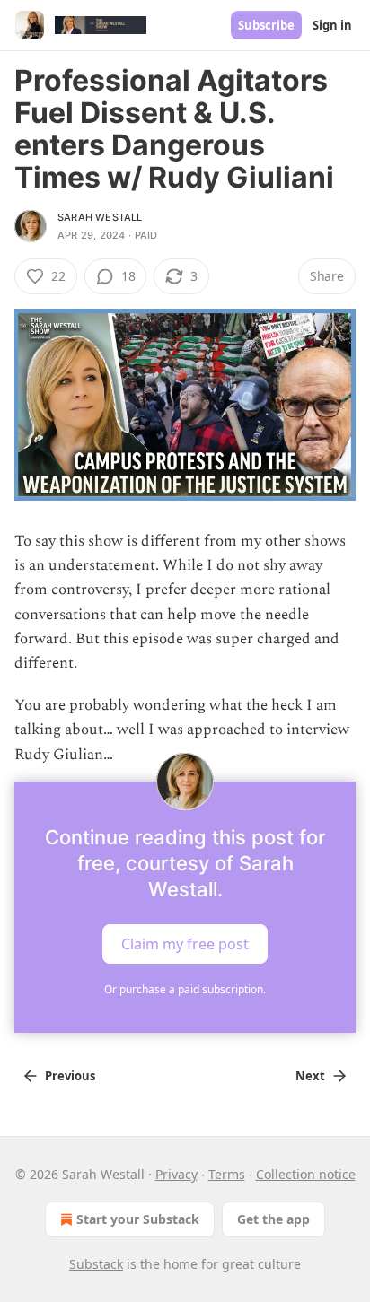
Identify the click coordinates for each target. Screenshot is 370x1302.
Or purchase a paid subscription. (185, 989)
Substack (96, 1263)
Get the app (273, 1219)
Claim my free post (185, 943)
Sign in (332, 25)
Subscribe (266, 25)
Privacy (176, 1174)
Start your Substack (137, 1219)
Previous (70, 1076)
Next (310, 1076)
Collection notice (306, 1174)
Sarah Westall (100, 217)
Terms (226, 1174)
